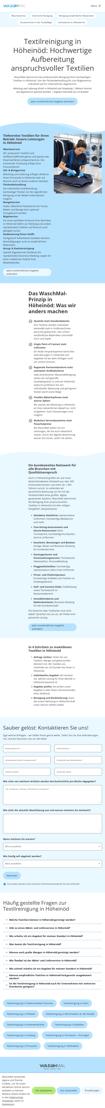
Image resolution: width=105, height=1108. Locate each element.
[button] (52, 920)
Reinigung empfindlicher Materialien (76, 15)
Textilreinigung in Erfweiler (21, 1013)
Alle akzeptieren (43, 1090)
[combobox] (52, 846)
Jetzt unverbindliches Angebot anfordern (52, 101)
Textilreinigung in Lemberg (21, 1035)
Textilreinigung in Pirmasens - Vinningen (67, 1035)
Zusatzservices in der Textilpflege (36, 22)
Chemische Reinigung (42, 15)
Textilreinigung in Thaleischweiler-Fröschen (30, 1003)
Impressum (8, 1104)
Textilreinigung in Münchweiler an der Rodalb (69, 1013)
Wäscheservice (18, 15)
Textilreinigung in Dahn (75, 1003)
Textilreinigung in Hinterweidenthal (25, 1024)
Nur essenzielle (68, 1090)
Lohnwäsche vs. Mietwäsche (71, 22)
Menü (94, 5)
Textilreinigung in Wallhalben (63, 1045)
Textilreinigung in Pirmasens (22, 1045)
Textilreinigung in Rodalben (69, 1024)
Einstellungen (92, 1090)
